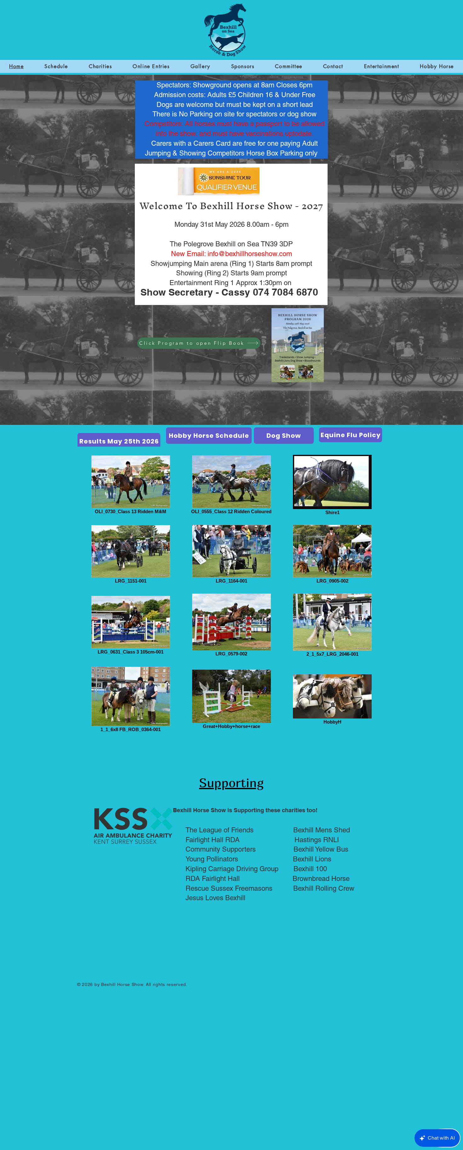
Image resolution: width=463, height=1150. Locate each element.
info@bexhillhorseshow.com (250, 254)
